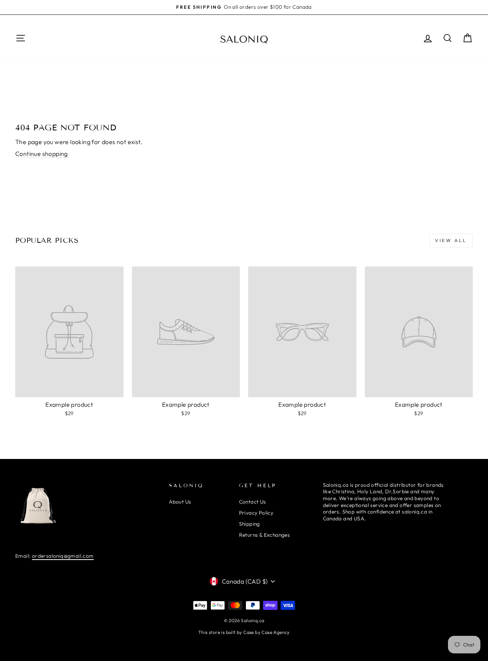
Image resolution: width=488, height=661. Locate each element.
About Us (180, 501)
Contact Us (252, 501)
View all (451, 240)
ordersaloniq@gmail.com (63, 555)
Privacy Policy (256, 512)
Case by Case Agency (266, 632)
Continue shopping (41, 153)
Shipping (249, 523)
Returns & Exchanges (264, 534)
